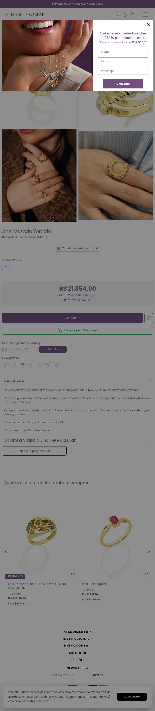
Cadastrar (123, 83)
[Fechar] (148, 24)
